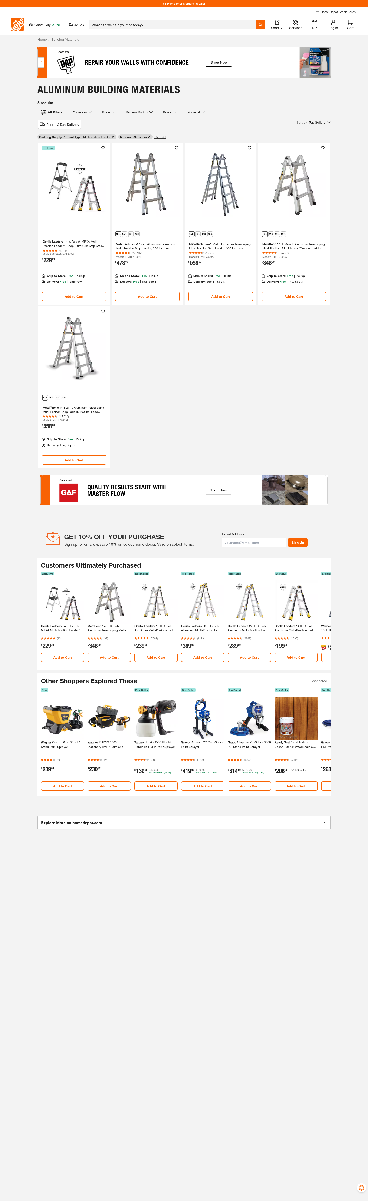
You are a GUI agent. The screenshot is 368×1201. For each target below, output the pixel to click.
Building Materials (65, 39)
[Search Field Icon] (260, 24)
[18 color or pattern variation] (118, 234)
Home (42, 39)
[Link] (74, 224)
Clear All (160, 137)
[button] (313, 122)
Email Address (233, 534)
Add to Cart (74, 296)
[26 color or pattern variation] (124, 234)
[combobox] (172, 24)
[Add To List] (103, 148)
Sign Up (298, 542)
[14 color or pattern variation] (130, 234)
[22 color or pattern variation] (136, 234)
